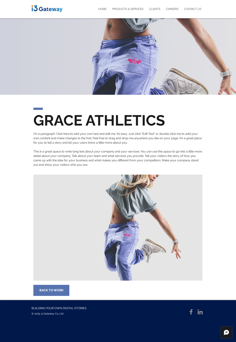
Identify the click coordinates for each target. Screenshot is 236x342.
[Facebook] (191, 311)
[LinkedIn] (200, 311)
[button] (127, 9)
